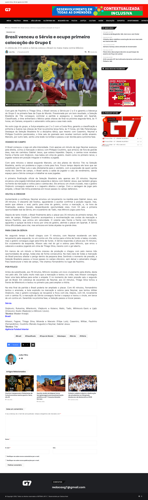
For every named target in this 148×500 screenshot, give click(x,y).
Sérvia (73, 336)
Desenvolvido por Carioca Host (58, 496)
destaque (62, 336)
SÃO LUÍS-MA (36, 20)
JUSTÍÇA (83, 20)
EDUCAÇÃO (110, 20)
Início (8, 28)
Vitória (83, 336)
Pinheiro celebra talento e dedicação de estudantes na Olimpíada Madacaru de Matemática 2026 (82, 395)
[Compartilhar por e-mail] (33, 345)
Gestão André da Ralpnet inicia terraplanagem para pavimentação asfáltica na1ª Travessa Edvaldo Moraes (50, 396)
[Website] (19, 358)
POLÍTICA (17, 20)
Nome (7, 439)
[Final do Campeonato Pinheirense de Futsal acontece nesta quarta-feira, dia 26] (19, 383)
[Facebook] (22, 358)
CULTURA (92, 20)
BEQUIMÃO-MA (63, 20)
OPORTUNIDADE (133, 20)
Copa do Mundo (47, 336)
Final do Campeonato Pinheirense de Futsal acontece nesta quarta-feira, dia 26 (19, 395)
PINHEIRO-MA (15, 28)
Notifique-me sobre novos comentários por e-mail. (23, 456)
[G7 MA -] (8, 9)
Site (54, 448)
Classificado (31, 336)
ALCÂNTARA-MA (49, 20)
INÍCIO (9, 20)
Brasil (19, 336)
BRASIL (25, 20)
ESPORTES (121, 20)
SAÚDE (100, 20)
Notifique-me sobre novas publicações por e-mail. (23, 460)
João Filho (12, 52)
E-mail (7, 448)
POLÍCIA (74, 20)
